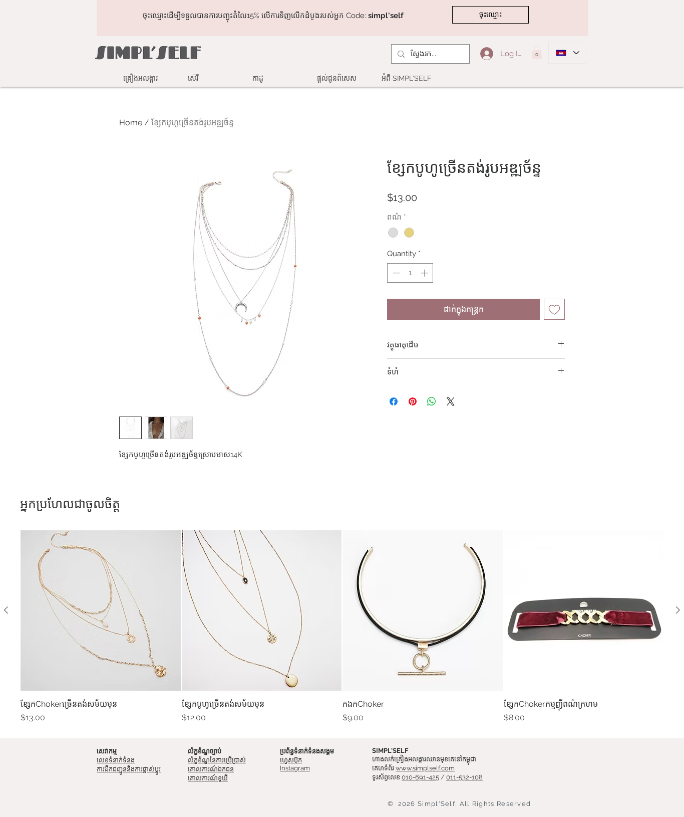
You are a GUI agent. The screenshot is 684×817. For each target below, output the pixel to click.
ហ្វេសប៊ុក (291, 760)
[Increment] (425, 273)
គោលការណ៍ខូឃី (208, 778)
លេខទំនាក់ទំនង (116, 760)
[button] (536, 52)
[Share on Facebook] (394, 401)
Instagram (295, 768)
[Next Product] (678, 610)
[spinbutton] (410, 273)
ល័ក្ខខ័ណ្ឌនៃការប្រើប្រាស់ (217, 760)
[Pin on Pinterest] (413, 401)
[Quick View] (101, 610)
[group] (342, 627)
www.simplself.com (425, 768)
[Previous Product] (6, 610)
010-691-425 (420, 777)
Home (130, 122)
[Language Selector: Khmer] (567, 53)
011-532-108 (464, 777)
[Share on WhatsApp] (432, 401)
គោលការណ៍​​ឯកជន (211, 769)
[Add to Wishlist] (554, 309)
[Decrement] (395, 273)
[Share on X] (451, 401)
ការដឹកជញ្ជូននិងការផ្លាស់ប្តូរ (129, 769)
